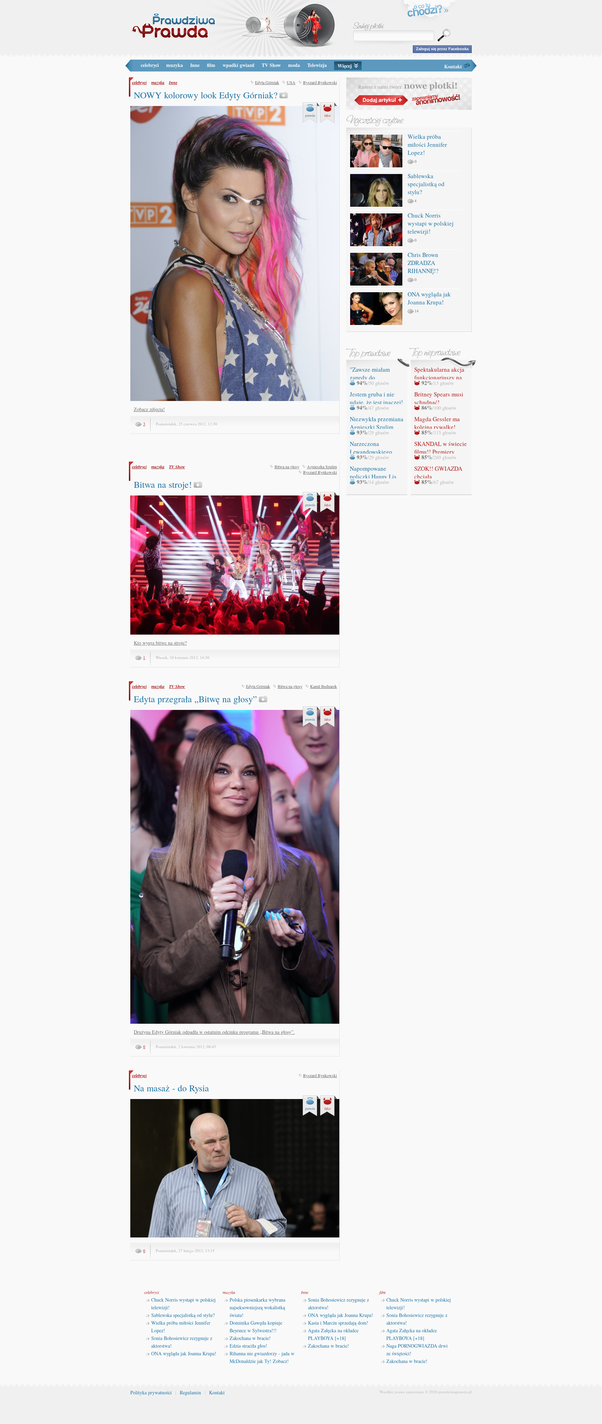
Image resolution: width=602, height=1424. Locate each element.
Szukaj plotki (368, 26)
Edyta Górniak (267, 82)
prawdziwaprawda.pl (455, 1391)
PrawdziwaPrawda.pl (173, 25)
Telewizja (317, 65)
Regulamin (190, 1392)
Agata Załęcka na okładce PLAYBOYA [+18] (333, 1334)
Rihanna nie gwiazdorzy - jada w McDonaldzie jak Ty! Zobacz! (262, 1357)
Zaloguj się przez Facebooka (442, 49)
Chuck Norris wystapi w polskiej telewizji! (431, 223)
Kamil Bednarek (323, 686)
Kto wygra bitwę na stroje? (160, 642)
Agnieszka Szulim (322, 466)
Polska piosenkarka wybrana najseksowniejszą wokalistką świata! (257, 1307)
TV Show (271, 65)
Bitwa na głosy (287, 466)
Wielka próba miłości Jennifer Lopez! (427, 144)
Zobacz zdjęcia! (149, 409)
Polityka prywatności (151, 1392)
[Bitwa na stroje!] (234, 633)
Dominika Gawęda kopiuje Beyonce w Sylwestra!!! (256, 1326)
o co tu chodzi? (428, 11)
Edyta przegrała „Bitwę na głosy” (195, 699)
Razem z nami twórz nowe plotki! (409, 93)
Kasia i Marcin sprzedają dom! (338, 1322)
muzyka (174, 65)
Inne (195, 65)
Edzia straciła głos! (248, 1345)
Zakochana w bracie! (250, 1338)
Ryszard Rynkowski (320, 82)
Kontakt (453, 66)
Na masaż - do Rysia (171, 1088)
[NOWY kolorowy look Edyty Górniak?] (234, 399)
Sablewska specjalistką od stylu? (426, 184)
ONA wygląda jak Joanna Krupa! (429, 298)
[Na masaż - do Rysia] (234, 1236)
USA (291, 82)
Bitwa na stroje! (163, 484)
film (211, 65)
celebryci (150, 65)
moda (294, 65)
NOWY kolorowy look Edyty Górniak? (206, 95)
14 (417, 310)
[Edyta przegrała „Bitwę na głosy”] (234, 1022)
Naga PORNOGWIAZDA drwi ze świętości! (417, 1349)
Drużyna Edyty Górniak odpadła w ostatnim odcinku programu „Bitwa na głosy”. (214, 1032)
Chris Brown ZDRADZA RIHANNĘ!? (423, 263)
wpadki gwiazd (238, 65)
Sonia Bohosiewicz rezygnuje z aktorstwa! (181, 1342)
